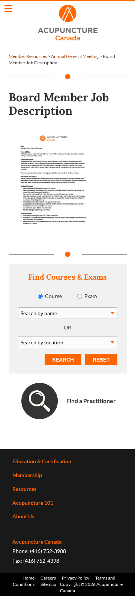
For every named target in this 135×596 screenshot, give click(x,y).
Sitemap (48, 584)
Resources (24, 489)
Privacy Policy (75, 578)
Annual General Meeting (75, 56)
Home (28, 578)
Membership (27, 475)
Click (8, 8)
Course (53, 296)
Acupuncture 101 (32, 503)
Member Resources (28, 56)
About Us (23, 516)
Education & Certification (41, 461)
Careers (48, 578)
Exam (90, 296)
